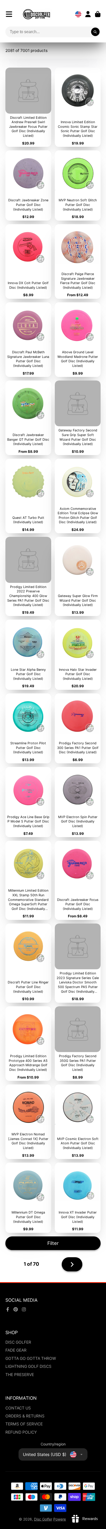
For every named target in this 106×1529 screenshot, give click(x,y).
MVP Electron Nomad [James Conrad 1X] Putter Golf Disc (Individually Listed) (28, 1121)
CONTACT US (18, 1408)
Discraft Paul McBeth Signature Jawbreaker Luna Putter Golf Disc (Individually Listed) (28, 339)
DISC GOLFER (18, 1342)
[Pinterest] (15, 1309)
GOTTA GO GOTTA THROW (30, 1358)
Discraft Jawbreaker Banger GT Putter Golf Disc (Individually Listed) (28, 418)
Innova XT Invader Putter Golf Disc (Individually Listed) (78, 1198)
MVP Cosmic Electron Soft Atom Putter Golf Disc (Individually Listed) (78, 1121)
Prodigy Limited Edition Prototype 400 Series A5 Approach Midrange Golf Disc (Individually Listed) (28, 1043)
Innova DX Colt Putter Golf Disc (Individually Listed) (28, 261)
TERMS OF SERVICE (24, 1424)
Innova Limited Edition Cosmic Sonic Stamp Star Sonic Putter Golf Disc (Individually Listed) (78, 107)
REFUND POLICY (21, 1432)
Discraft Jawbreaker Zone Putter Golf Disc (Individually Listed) (28, 185)
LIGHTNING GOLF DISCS (28, 1366)
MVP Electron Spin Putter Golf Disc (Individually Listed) (78, 802)
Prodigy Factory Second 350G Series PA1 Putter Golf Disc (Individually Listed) (78, 1043)
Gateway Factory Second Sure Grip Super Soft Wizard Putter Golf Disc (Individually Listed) (78, 418)
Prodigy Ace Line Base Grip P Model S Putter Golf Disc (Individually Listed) (28, 802)
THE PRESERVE (19, 1374)
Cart (98, 14)
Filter (53, 1243)
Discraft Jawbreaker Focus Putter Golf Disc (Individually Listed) (78, 880)
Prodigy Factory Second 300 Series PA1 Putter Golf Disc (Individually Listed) (78, 728)
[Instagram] (24, 1309)
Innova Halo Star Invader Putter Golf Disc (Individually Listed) (78, 655)
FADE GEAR (15, 1350)
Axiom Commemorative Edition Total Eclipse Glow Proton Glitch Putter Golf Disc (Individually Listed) (78, 496)
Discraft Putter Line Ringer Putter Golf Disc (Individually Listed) (28, 963)
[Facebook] (7, 1309)
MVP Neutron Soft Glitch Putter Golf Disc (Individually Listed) (78, 185)
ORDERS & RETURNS (25, 1416)
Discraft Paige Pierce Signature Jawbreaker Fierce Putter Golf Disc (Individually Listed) (78, 261)
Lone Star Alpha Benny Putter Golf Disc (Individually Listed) (28, 655)
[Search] (95, 32)
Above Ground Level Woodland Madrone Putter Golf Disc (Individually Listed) (78, 339)
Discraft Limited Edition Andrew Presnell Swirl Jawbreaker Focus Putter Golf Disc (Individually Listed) (28, 107)
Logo (36, 14)
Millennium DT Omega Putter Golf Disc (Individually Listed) (28, 1198)
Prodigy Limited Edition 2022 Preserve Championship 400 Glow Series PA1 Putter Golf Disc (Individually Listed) (28, 576)
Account (88, 14)
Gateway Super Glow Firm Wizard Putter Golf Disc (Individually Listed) (78, 576)
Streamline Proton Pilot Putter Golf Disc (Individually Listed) (28, 728)
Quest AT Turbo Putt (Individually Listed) (28, 496)
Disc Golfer (43, 1519)
